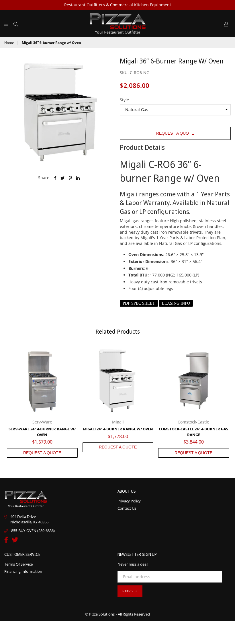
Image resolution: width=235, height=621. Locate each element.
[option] (59, 112)
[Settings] (226, 23)
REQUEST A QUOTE (175, 133)
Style (124, 99)
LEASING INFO (176, 303)
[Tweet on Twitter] (62, 178)
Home (9, 42)
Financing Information (23, 571)
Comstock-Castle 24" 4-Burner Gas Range (193, 431)
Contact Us (126, 508)
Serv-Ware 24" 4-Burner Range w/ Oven (42, 431)
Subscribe (130, 591)
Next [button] (226, 401)
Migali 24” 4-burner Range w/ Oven (118, 429)
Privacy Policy (129, 501)
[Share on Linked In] (78, 178)
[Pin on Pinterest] (70, 178)
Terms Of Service (18, 564)
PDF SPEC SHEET (139, 303)
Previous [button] (9, 401)
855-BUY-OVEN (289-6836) (33, 530)
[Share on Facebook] (55, 178)
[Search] (16, 23)
